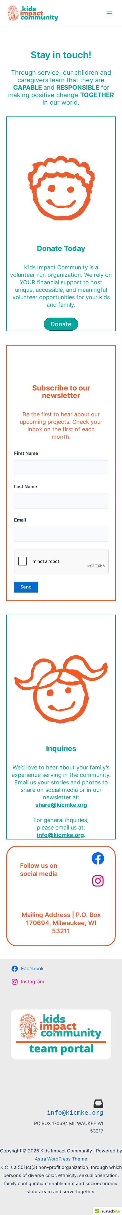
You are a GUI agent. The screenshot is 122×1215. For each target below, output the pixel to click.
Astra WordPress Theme (61, 1159)
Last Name (25, 486)
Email (20, 520)
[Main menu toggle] (109, 13)
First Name (26, 453)
